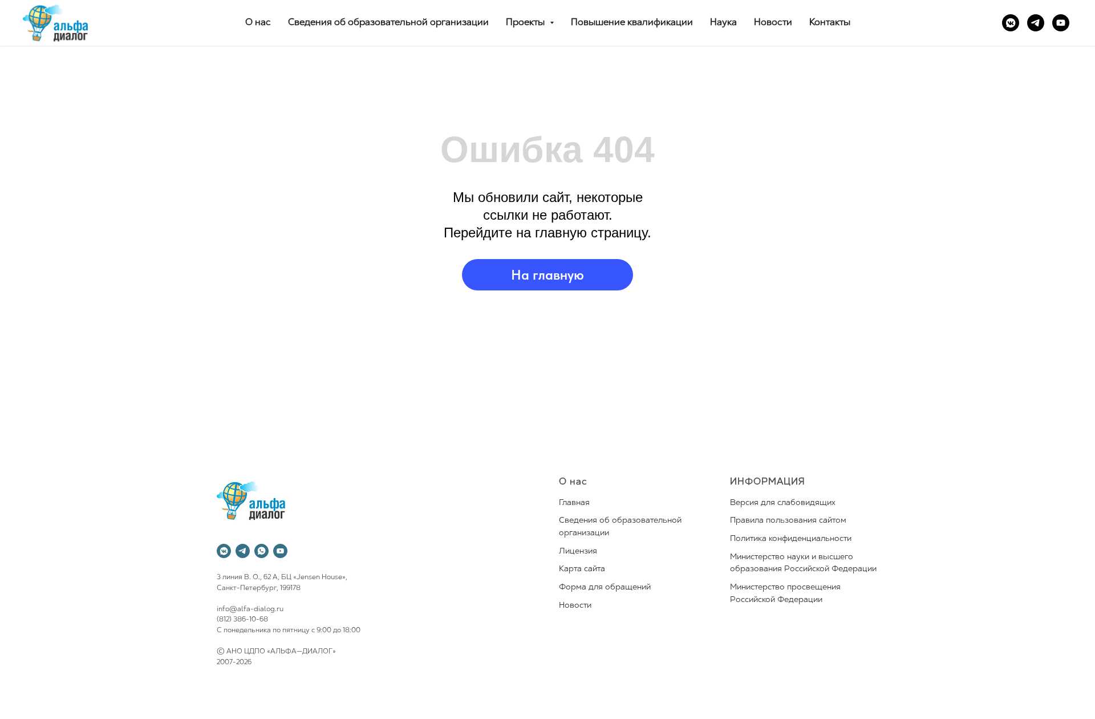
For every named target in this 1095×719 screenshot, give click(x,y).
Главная (574, 503)
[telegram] (1035, 22)
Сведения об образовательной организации (388, 22)
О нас (258, 22)
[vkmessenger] (1010, 22)
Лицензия (578, 551)
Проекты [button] (526, 22)
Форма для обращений (605, 587)
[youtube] (1060, 22)
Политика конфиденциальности (790, 539)
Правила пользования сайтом (788, 520)
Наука (723, 22)
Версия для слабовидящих (783, 503)
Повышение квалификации (632, 22)
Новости (773, 22)
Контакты (829, 22)
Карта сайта (582, 569)
